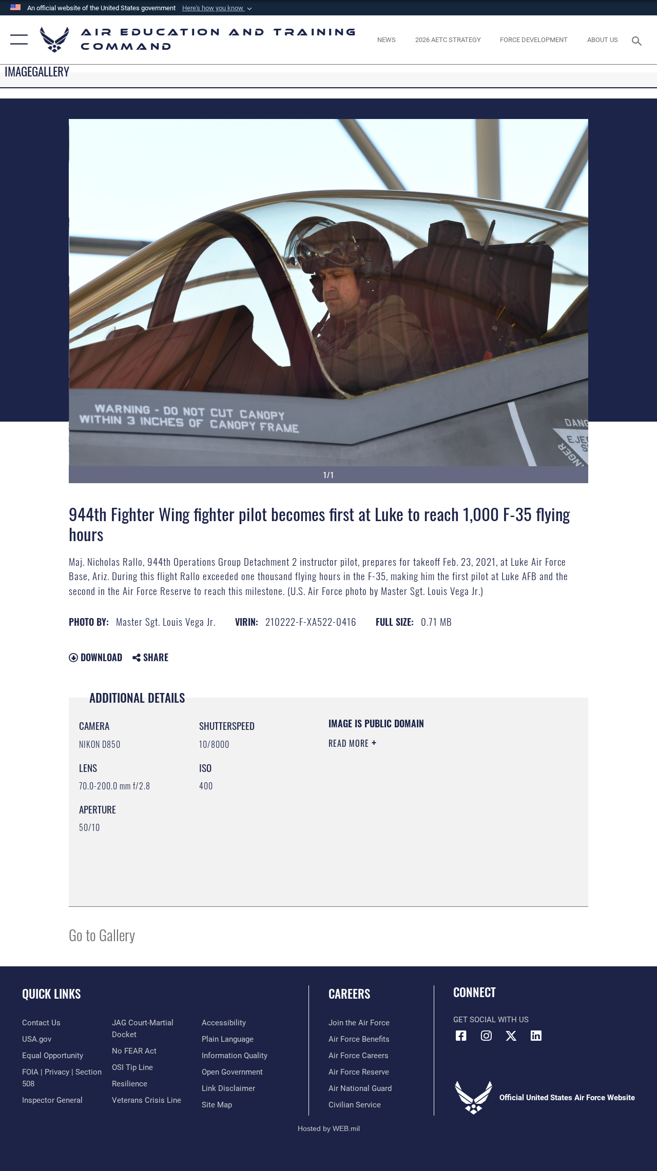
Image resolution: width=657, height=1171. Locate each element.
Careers (349, 993)
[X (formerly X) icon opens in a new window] (511, 1035)
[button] (218, 8)
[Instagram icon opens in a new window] (486, 1035)
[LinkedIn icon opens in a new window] (536, 1035)
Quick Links (51, 993)
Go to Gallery (102, 934)
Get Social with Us (491, 1019)
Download (100, 657)
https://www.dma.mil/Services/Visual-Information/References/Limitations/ (420, 830)
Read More (350, 743)
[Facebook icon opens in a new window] (461, 1035)
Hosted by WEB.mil (329, 1128)
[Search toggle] (638, 40)
